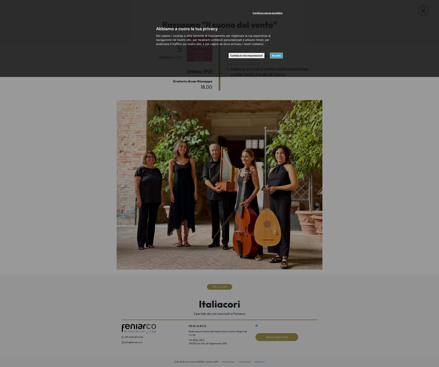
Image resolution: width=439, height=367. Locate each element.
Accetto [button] (276, 55)
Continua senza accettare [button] (268, 13)
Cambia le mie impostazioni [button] (246, 55)
